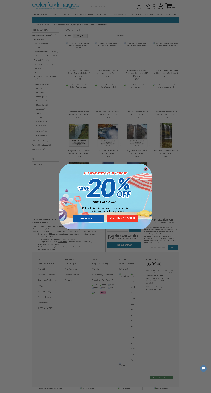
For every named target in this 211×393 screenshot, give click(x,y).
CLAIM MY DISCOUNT (122, 218)
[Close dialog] (146, 169)
